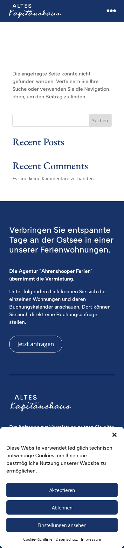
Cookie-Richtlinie (37, 539)
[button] (114, 434)
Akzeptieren (62, 490)
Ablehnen (62, 507)
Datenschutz (67, 539)
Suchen (100, 120)
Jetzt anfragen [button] (35, 344)
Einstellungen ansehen (62, 525)
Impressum (91, 539)
